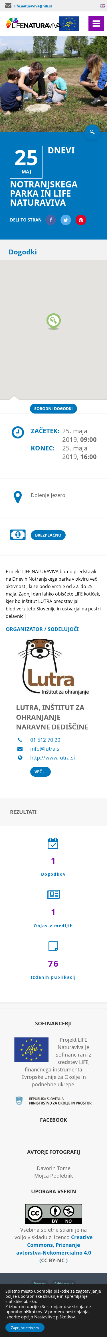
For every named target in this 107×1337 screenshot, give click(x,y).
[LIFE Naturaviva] (34, 26)
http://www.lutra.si (52, 757)
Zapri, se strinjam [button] (25, 1327)
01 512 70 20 (45, 739)
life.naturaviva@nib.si (33, 6)
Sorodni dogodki (53, 408)
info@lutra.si (45, 748)
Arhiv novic (63, 1283)
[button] (53, 322)
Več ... (41, 771)
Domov (40, 1283)
